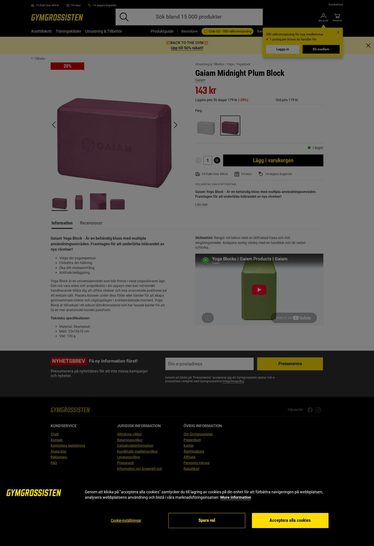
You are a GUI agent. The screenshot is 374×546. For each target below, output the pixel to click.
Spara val (206, 520)
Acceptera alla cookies (290, 520)
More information (235, 497)
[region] (187, 509)
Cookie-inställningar (126, 520)
